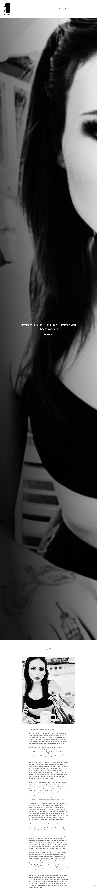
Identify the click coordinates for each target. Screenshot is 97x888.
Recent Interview (39, 9)
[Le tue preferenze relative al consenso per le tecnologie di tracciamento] (94, 885)
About (60, 9)
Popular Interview (51, 9)
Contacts (67, 9)
